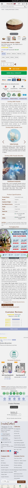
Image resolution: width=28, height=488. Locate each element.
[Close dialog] (26, 231)
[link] (14, 243)
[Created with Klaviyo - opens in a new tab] (14, 258)
